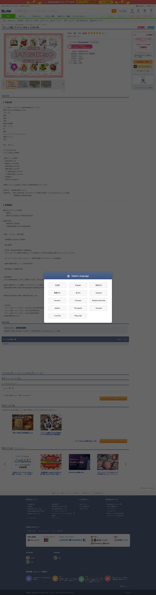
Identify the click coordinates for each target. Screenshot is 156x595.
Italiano (57, 308)
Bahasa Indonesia (98, 300)
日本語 (57, 285)
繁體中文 (57, 293)
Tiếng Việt (78, 316)
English (78, 285)
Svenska (99, 308)
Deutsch (57, 300)
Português (78, 308)
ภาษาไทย (57, 316)
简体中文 (99, 285)
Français (78, 300)
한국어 (78, 293)
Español (99, 293)
